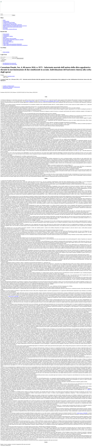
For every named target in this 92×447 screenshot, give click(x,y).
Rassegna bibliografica (7, 40)
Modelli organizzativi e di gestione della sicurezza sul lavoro (15, 25)
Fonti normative (6, 34)
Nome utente (14, 57)
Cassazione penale (11, 76)
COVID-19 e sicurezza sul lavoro (9, 23)
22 (41, 101)
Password (14, 58)
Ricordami (4, 59)
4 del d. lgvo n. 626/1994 (13, 296)
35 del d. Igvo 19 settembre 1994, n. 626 (51, 101)
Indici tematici (6, 42)
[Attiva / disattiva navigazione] (1, 50)
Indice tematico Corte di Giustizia (9, 38)
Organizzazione (6, 21)
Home (4, 20)
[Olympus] (37, 11)
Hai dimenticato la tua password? (9, 63)
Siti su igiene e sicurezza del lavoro (10, 29)
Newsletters (5, 28)
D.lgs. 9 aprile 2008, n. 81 (8, 41)
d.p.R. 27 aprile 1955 (30, 101)
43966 (88, 389)
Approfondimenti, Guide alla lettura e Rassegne (12, 24)
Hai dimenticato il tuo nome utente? (10, 64)
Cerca (2, 14)
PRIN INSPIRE (6, 52)
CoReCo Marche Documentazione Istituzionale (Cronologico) (15, 45)
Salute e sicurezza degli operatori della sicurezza (12, 26)
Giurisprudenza (6, 35)
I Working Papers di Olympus (9, 22)
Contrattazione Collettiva (8, 36)
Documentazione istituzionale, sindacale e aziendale (13, 39)
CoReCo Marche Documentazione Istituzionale (12, 44)
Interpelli (5, 37)
